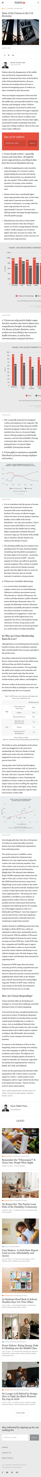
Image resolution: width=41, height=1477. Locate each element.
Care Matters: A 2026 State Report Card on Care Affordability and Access (20, 1253)
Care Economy (15, 1246)
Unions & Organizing (15, 8)
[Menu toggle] (2, 2)
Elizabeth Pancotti (20, 1305)
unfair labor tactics (17, 891)
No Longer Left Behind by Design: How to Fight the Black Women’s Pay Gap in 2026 (20, 1396)
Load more (20, 1413)
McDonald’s (6, 912)
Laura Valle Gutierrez (22, 1259)
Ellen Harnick (7, 1212)
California (22, 1066)
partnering (18, 1071)
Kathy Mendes (13, 1261)
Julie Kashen (25, 1261)
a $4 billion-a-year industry (22, 897)
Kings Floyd (20, 1210)
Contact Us (6, 1453)
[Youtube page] (7, 1472)
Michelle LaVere (30, 1402)
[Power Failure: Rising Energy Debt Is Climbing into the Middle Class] (20, 1326)
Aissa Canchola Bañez (28, 1353)
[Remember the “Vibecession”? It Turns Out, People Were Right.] (20, 1141)
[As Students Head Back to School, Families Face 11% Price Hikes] (20, 1280)
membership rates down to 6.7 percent (16, 690)
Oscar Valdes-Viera (17, 62)
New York (11, 1066)
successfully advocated (21, 607)
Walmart (17, 912)
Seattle (4, 1066)
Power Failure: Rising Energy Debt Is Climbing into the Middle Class (20, 1347)
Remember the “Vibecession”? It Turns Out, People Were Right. (19, 1161)
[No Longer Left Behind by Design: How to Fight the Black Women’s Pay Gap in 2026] (20, 1374)
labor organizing (14, 1091)
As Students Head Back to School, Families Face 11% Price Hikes (19, 1300)
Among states (7, 765)
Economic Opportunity (21, 1156)
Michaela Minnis (7, 1404)
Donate (5, 1447)
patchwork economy (14, 1083)
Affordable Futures (20, 1200)
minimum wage (23, 790)
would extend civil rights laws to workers (17, 1021)
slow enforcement (18, 903)
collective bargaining (16, 1093)
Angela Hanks (15, 1353)
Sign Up (32, 143)
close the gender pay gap (13, 215)
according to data (29, 160)
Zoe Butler (32, 1305)
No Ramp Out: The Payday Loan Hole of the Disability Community (19, 1205)
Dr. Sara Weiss (29, 1210)
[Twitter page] (12, 1472)
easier (26, 1030)
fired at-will (25, 108)
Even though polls (8, 840)
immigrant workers (19, 429)
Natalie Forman (7, 1307)
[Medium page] (17, 1472)
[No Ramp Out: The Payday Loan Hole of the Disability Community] (20, 1185)
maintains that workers (21, 875)
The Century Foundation (22, 1351)
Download (6, 315)
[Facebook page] (2, 1472)
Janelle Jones (21, 1307)
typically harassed (8, 869)
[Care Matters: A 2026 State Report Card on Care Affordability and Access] (20, 1231)
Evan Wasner (20, 1166)
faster (11, 1030)
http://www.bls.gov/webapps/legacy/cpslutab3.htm (24, 739)
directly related (23, 538)
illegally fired (7, 872)
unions (25, 1091)
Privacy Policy (7, 1458)
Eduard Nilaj (9, 1355)
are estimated (28, 986)
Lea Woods (31, 1404)
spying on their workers (10, 900)
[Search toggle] (38, 2)
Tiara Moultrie (19, 1404)
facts (10, 1096)
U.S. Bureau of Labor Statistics (15, 329)
